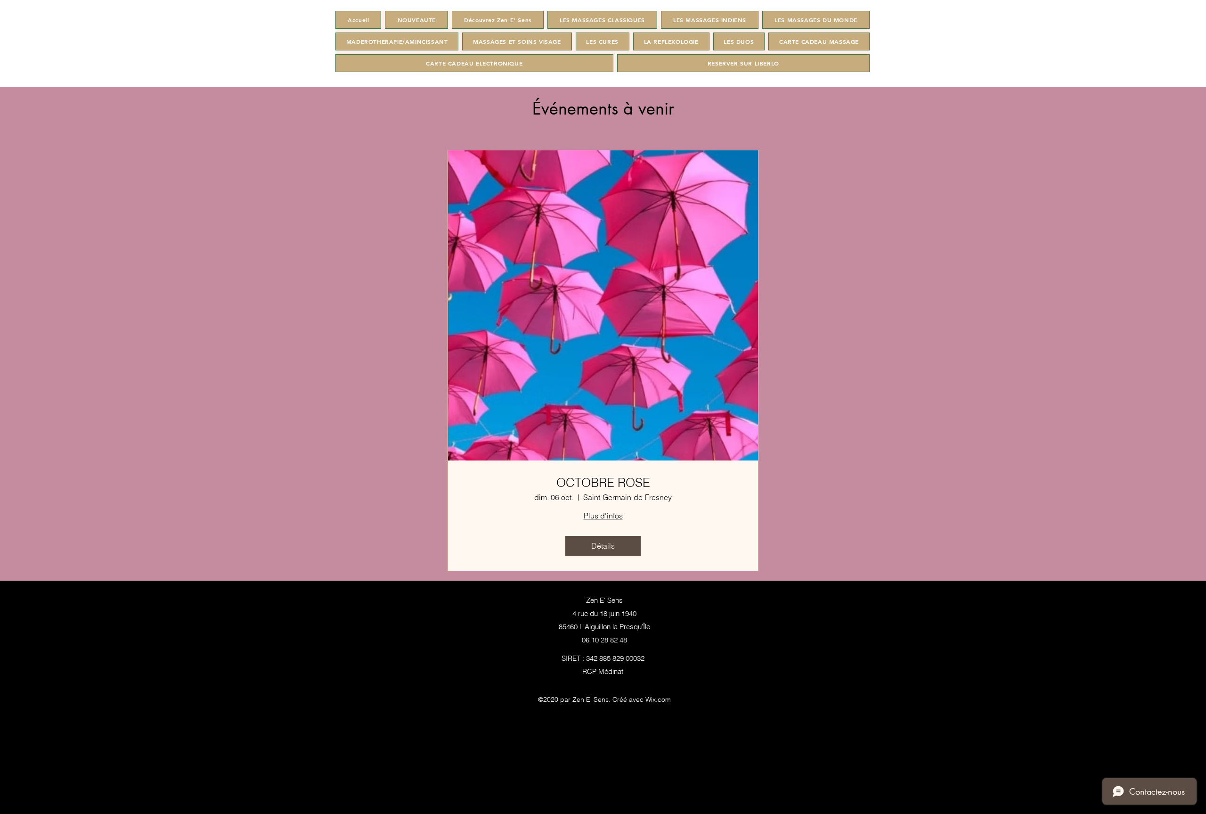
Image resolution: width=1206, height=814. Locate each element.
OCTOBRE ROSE (603, 483)
